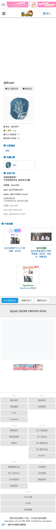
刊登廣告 (42, 467)
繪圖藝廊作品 (14, 467)
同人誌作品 (42, 437)
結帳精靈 (28, 509)
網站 (7, 151)
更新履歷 (14, 406)
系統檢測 (14, 486)
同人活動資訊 (42, 430)
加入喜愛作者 (12, 89)
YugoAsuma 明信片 (28, 288)
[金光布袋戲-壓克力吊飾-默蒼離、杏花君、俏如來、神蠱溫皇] (41, 237)
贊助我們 (42, 479)
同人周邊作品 (42, 443)
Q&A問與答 (14, 479)
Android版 (28, 497)
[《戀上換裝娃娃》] (28, 4)
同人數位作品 (42, 449)
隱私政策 (42, 400)
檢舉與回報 (14, 437)
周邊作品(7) (26, 300)
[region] (29, 339)
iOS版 (28, 503)
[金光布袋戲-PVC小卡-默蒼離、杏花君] (15, 237)
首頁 (3, 525)
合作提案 (42, 473)
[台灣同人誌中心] (27, 13)
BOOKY (42, 456)
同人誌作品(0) (10, 300)
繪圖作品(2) (42, 300)
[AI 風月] (28, 368)
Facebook (14, 419)
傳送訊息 (28, 89)
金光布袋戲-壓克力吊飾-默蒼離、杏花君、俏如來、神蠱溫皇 (41, 254)
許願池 (14, 443)
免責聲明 (42, 406)
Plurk (14, 413)
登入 (48, 13)
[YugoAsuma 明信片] (28, 274)
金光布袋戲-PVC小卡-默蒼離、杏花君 (14, 249)
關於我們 (14, 400)
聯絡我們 (14, 430)
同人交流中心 (14, 473)
